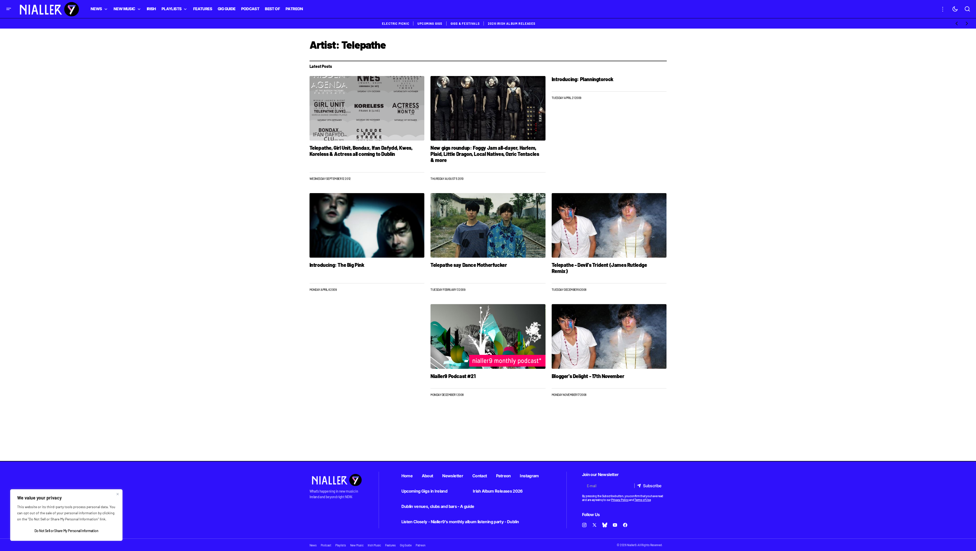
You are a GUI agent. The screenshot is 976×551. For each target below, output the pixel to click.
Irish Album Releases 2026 (498, 491)
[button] (9, 9)
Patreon (503, 475)
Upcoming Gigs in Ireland (424, 491)
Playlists (340, 545)
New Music (357, 545)
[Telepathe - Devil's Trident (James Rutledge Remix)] (609, 225)
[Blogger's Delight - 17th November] (609, 336)
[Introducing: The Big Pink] (367, 225)
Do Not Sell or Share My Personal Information (66, 531)
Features (390, 545)
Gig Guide (406, 545)
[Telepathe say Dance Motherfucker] (488, 225)
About (427, 475)
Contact (479, 475)
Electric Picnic (395, 23)
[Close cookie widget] (117, 494)
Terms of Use (642, 500)
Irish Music (374, 545)
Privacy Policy (620, 500)
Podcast (326, 545)
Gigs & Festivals (465, 23)
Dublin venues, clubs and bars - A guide (437, 506)
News (313, 545)
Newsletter (452, 475)
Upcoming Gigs (429, 23)
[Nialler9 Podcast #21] (488, 336)
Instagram (529, 475)
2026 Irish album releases (511, 23)
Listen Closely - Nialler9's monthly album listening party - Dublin (460, 521)
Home (407, 475)
